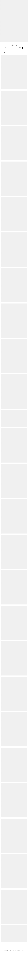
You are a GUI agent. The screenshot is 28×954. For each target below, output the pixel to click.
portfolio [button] (12, 48)
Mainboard (19, 952)
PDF (17, 48)
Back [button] (7, 48)
